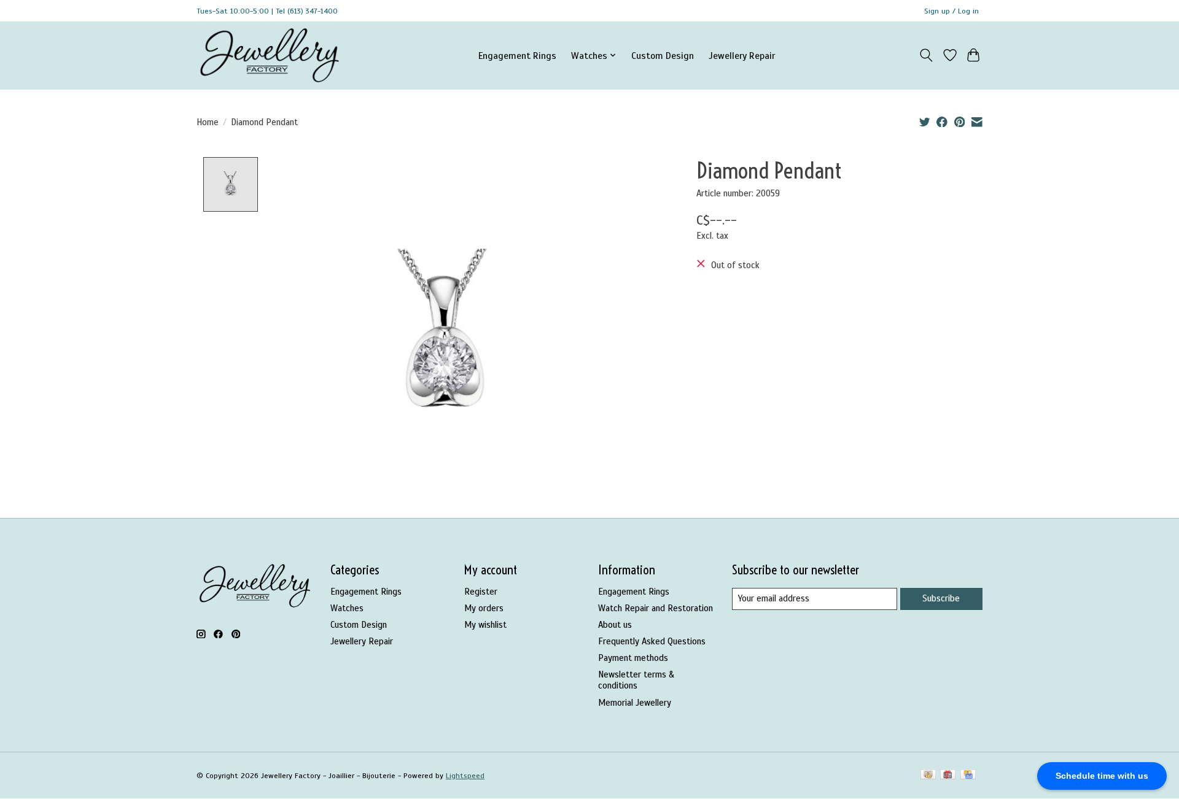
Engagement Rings (517, 55)
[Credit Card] (968, 776)
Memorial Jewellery (634, 702)
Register (480, 591)
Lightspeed (465, 776)
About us (615, 624)
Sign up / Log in (951, 11)
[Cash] (928, 776)
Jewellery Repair (742, 55)
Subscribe (941, 598)
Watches (347, 608)
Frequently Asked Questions (652, 641)
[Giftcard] (947, 776)
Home (207, 122)
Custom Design (662, 55)
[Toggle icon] (926, 55)
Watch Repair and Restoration (655, 608)
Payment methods (633, 657)
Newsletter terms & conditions (636, 680)
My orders (484, 608)
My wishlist (485, 624)
